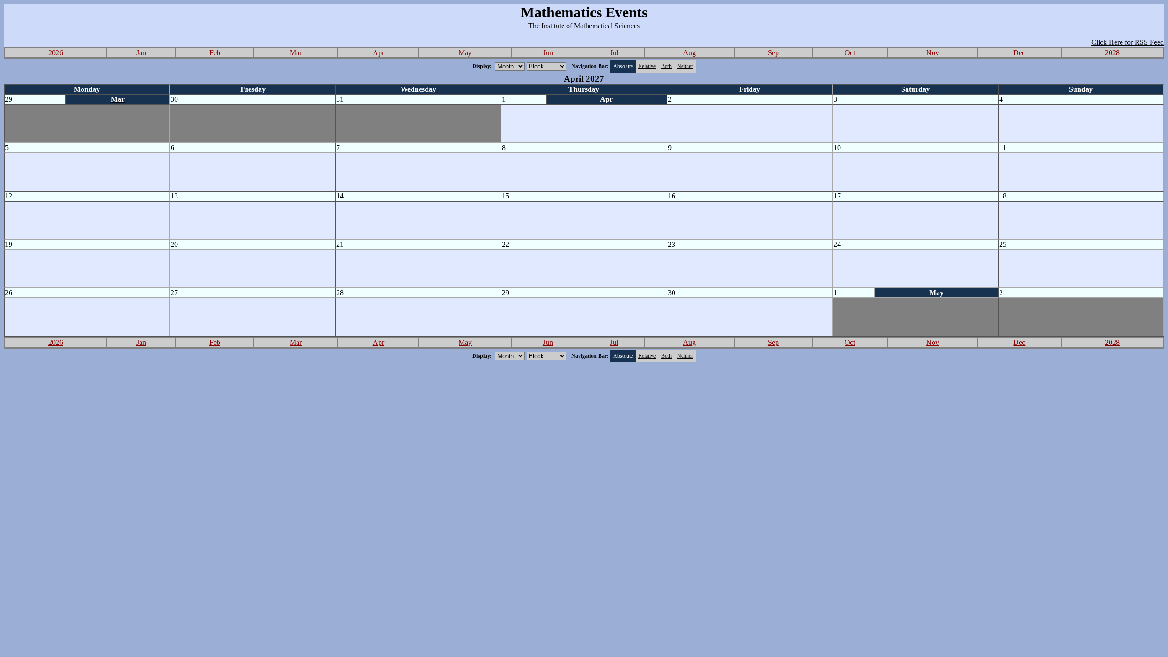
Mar (296, 53)
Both (666, 66)
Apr (378, 53)
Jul (614, 53)
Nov (932, 53)
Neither (685, 66)
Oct (850, 53)
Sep (773, 53)
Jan (141, 53)
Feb (214, 53)
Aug (689, 53)
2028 (1112, 53)
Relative (647, 66)
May (465, 53)
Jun (548, 53)
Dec (1019, 53)
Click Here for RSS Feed (1127, 42)
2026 (55, 53)
